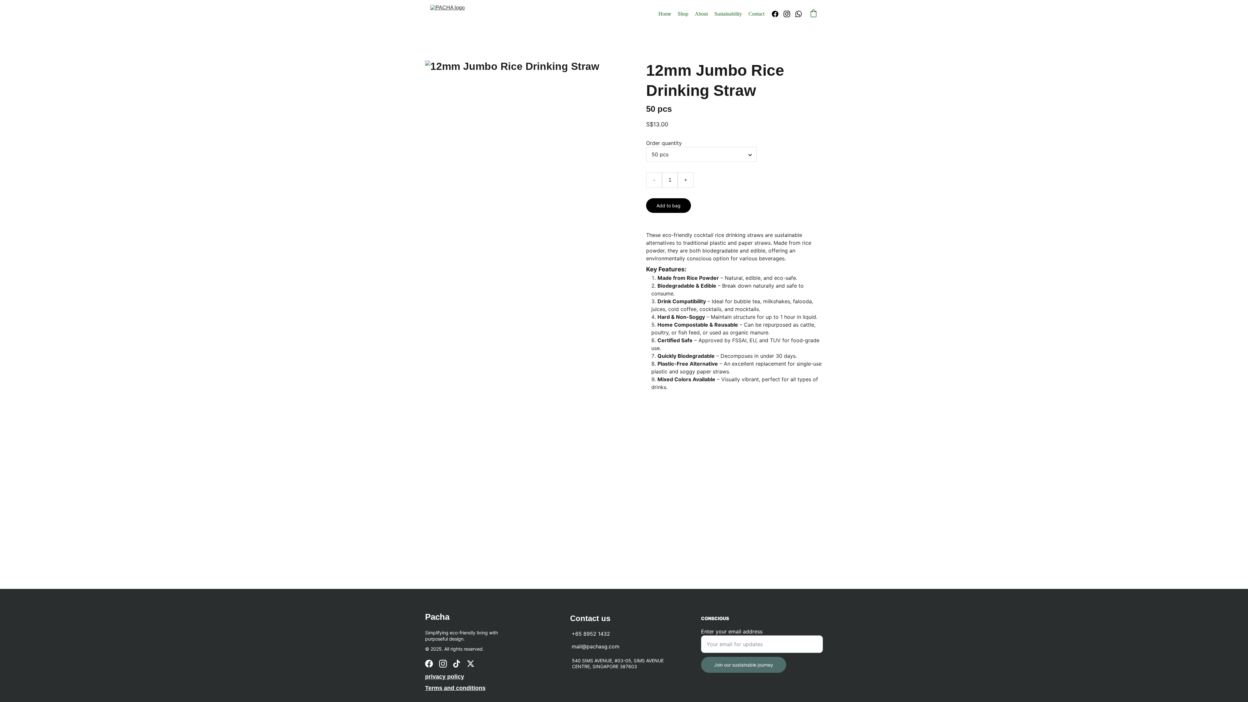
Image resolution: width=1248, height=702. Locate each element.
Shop (683, 14)
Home (664, 14)
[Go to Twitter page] (470, 664)
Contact (756, 14)
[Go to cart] (813, 14)
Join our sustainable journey (743, 665)
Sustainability (728, 14)
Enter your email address (731, 631)
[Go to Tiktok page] (457, 664)
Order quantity (664, 143)
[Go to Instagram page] (789, 14)
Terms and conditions (455, 688)
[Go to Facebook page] (778, 14)
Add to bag (668, 205)
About (701, 14)
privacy (435, 676)
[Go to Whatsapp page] (798, 14)
